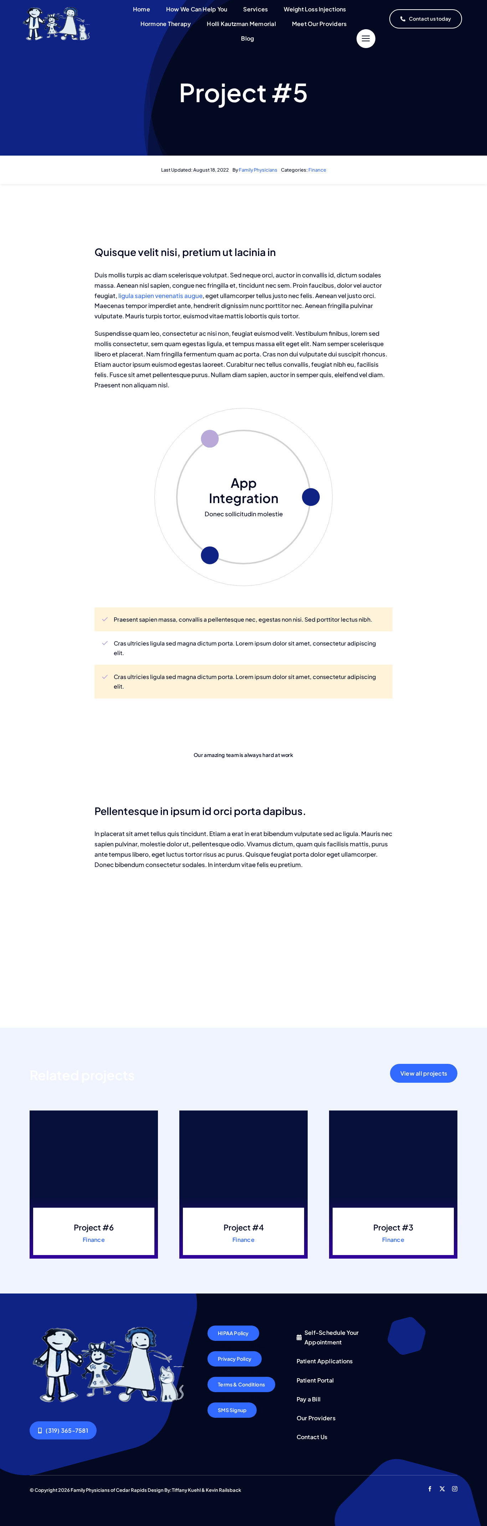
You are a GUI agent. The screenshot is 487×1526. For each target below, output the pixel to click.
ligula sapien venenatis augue (160, 295)
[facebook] (429, 1488)
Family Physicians (258, 170)
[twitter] (442, 1488)
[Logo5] (57, 9)
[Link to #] (366, 38)
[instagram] (454, 1488)
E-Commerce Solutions (243, 490)
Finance (317, 170)
